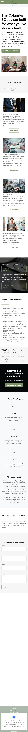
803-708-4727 (15, 710)
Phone (3, 564)
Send (4, 587)
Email (3, 555)
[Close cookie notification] (24, 715)
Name (3, 545)
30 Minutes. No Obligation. (14, 385)
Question (3, 574)
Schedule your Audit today (10, 51)
